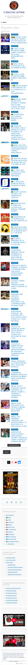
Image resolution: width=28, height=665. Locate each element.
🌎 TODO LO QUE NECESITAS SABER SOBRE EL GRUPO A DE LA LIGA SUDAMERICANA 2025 (18, 53)
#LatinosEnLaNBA (11, 591)
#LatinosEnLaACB (11, 595)
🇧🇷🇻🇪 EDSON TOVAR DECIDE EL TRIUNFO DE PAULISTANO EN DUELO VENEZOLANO (19, 40)
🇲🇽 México (9, 525)
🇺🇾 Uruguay (9, 532)
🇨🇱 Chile (8, 520)
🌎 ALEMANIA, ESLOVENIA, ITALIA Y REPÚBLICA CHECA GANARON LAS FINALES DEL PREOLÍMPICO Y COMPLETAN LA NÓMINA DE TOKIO (18, 132)
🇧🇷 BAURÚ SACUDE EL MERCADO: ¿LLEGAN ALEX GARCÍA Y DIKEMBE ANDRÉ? (18, 207)
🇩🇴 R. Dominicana (11, 529)
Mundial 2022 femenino (14, 574)
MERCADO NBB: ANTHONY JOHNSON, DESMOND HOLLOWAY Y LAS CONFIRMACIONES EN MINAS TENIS (18, 300)
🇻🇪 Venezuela (10, 534)
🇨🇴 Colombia (10, 522)
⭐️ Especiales (10, 544)
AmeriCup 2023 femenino (15, 567)
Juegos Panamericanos (15, 570)
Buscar (7, 452)
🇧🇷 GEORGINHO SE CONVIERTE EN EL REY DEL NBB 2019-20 (19, 219)
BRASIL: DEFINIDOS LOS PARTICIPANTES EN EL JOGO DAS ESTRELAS (18, 364)
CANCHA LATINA (14, 12)
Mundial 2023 (11, 565)
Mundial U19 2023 (13, 572)
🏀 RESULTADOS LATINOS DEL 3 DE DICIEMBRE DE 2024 (18, 66)
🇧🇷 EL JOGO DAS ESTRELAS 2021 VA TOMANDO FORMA (18, 183)
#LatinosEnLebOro (11, 598)
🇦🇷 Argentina (10, 515)
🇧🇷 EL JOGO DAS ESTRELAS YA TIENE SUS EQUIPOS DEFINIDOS (18, 173)
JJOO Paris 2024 (11, 560)
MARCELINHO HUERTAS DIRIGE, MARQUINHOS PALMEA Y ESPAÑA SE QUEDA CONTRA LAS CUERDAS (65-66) (19, 437)
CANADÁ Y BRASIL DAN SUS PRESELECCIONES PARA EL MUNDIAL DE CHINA (19, 284)
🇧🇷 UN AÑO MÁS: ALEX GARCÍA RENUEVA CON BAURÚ (17, 117)
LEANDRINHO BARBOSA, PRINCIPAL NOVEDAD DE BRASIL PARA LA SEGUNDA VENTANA (19, 376)
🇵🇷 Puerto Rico (10, 527)
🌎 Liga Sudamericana (12, 541)
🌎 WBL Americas (11, 539)
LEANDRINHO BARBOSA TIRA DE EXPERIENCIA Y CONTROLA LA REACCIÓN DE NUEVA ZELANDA (17, 255)
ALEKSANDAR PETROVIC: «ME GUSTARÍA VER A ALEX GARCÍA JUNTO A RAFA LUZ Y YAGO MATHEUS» (19, 316)
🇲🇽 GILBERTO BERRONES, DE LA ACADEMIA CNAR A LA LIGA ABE (18, 241)
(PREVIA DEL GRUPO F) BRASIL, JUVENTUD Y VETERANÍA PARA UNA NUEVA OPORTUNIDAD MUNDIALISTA (19, 270)
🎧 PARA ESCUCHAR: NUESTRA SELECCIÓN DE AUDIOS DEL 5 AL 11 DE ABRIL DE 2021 (19, 161)
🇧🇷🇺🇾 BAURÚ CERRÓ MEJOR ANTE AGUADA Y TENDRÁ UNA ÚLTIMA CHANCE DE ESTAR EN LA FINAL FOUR (18, 104)
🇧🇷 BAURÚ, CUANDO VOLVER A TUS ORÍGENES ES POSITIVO (18, 195)
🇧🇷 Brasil (8, 517)
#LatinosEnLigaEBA (11, 603)
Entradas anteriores (14, 445)
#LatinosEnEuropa (11, 593)
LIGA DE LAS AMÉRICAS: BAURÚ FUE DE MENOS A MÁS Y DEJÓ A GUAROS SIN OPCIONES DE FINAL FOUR (18, 332)
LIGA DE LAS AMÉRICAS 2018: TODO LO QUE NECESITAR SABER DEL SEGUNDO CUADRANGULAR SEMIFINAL (17, 349)
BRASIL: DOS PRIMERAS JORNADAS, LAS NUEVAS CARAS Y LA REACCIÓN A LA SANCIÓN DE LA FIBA (19, 421)
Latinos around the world (13, 588)
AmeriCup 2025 (10, 558)
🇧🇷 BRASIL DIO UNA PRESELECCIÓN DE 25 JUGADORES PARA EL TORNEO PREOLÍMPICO (19, 149)
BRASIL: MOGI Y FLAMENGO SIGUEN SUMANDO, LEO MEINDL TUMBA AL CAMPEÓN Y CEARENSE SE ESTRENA (18, 391)
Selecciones (9, 562)
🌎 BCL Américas (11, 537)
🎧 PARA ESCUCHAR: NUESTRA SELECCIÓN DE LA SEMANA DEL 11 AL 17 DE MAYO (19, 230)
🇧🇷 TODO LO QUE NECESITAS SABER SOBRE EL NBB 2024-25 (19, 77)
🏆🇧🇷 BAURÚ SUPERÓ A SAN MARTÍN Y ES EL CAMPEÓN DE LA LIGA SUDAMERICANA (19, 89)
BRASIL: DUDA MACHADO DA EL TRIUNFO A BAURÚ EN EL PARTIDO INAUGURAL (18, 407)
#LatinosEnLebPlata (12, 600)
